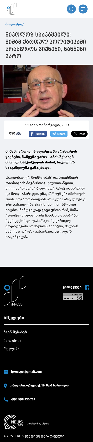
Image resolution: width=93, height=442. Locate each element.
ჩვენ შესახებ (15, 332)
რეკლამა (11, 348)
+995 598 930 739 (23, 399)
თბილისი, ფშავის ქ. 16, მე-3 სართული (39, 385)
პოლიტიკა (15, 24)
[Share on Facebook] (37, 134)
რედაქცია (12, 340)
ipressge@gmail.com (26, 372)
